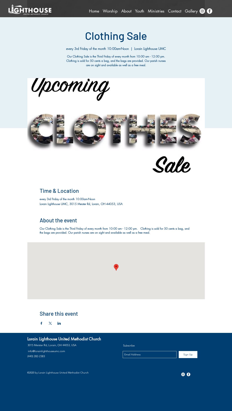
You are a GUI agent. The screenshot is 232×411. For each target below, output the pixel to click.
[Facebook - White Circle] (209, 11)
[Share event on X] (50, 323)
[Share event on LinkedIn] (59, 323)
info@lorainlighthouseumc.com (46, 351)
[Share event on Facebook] (41, 323)
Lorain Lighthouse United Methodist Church (64, 338)
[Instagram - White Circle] (202, 11)
